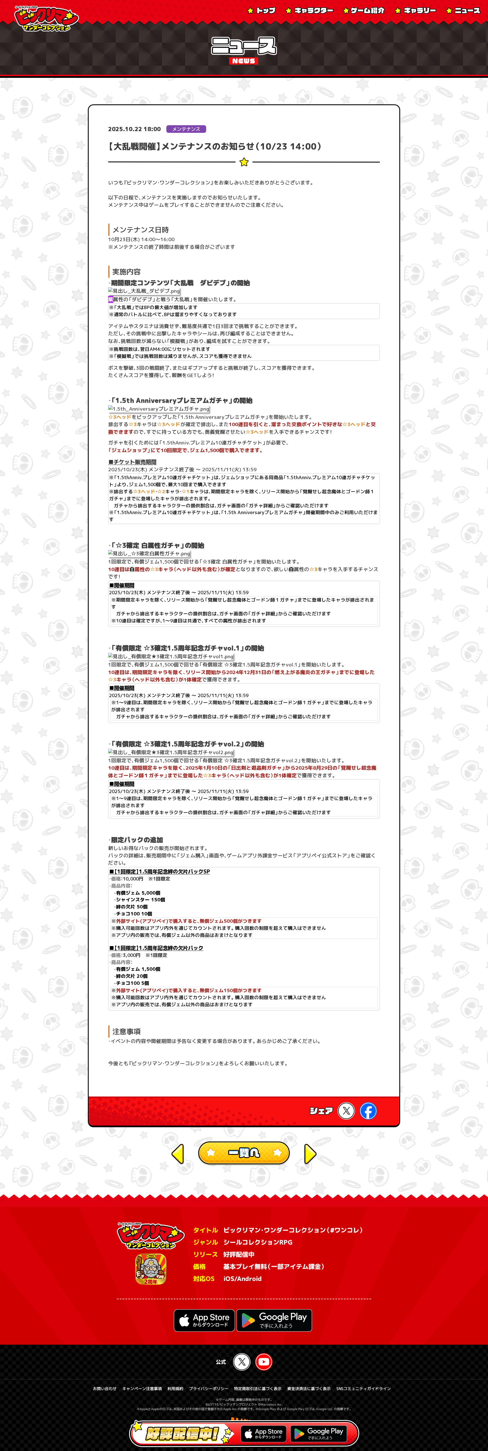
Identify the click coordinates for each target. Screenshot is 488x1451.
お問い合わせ (105, 1388)
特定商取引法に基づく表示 (258, 1388)
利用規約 (175, 1388)
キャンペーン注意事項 (142, 1388)
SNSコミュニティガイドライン (363, 1388)
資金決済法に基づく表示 (309, 1388)
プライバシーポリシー (208, 1388)
